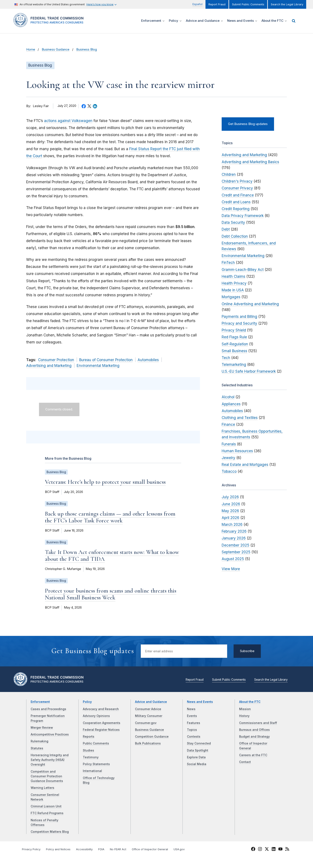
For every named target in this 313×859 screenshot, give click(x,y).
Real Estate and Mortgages (245, 464)
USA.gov (179, 849)
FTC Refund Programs (47, 813)
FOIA (101, 849)
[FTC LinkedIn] (273, 850)
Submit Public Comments (248, 4)
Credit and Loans (236, 202)
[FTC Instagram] (260, 850)
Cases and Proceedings (48, 709)
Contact (245, 762)
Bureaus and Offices (254, 729)
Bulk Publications (148, 743)
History (244, 716)
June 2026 (231, 504)
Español (197, 4)
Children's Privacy (237, 181)
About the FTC (250, 701)
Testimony (91, 757)
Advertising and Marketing (49, 365)
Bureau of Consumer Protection (106, 360)
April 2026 (230, 518)
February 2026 (234, 531)
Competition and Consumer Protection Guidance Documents (47, 776)
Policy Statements (96, 764)
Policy (87, 701)
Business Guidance (55, 49)
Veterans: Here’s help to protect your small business (105, 481)
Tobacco (229, 471)
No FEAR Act (118, 849)
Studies (88, 750)
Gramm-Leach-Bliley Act (243, 269)
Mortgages (231, 297)
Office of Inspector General (150, 849)
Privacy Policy (31, 849)
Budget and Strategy (254, 736)
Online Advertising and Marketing (250, 304)
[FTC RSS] (287, 850)
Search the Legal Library (287, 4)
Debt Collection (235, 236)
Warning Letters (42, 787)
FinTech (228, 262)
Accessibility (84, 849)
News (191, 709)
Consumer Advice (148, 709)
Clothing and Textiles (240, 418)
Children (229, 174)
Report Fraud (216, 4)
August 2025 (233, 559)
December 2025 (235, 545)
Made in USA (233, 290)
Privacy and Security (239, 323)
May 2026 (230, 511)
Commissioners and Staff (258, 723)
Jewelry (228, 458)
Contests (193, 736)
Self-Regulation (235, 344)
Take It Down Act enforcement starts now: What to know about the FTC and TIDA (112, 555)
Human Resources (237, 451)
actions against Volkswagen (68, 121)
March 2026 (232, 524)
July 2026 (230, 497)
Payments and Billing (239, 316)
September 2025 (236, 552)
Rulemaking (39, 741)
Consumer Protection (56, 360)
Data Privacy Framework (243, 216)
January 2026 (234, 538)
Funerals (229, 444)
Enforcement (40, 701)
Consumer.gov (145, 723)
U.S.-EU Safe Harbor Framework (249, 371)
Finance (228, 424)
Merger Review (42, 727)
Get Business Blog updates (248, 124)
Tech (226, 358)
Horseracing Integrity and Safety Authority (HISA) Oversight (50, 759)
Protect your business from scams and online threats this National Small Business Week (110, 594)
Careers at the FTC (253, 755)
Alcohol (228, 397)
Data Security (233, 222)
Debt (226, 229)
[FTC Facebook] (253, 850)
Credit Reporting (236, 209)
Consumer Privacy (237, 188)
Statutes (37, 748)
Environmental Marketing (98, 365)
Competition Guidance (152, 736)
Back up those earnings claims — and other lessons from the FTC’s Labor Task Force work (110, 517)
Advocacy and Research (101, 709)
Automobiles (148, 360)
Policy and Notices (58, 849)
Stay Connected (199, 743)
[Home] (50, 24)
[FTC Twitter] (267, 849)
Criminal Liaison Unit (46, 806)
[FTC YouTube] (280, 850)
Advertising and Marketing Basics (250, 162)
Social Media (196, 764)
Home (30, 49)
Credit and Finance (238, 195)
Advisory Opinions (96, 716)
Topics (192, 729)
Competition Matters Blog (50, 831)
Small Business (234, 351)
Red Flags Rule (234, 337)
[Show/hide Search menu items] (293, 20)
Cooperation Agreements (101, 723)
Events (192, 716)
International (92, 771)
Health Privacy (234, 283)
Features (193, 723)
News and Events (200, 701)
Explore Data (196, 757)
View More (231, 569)
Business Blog (86, 49)
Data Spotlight (197, 750)
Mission (245, 709)
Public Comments (96, 743)
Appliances (231, 404)
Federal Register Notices (101, 729)
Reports (88, 736)
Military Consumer (148, 716)
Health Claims (233, 276)
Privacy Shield (234, 330)
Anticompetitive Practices (50, 734)
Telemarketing (234, 364)
